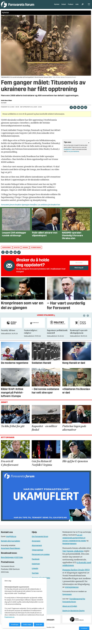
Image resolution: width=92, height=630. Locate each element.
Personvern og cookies (41, 554)
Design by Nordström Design (73, 611)
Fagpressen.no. (10, 617)
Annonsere (36, 541)
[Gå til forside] (17, 4)
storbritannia (36, 247)
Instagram (36, 564)
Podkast (70, 4)
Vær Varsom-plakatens (72, 551)
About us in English (69, 606)
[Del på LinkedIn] (78, 107)
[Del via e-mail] (82, 107)
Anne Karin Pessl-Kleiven (10, 548)
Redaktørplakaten (69, 544)
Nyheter (56, 4)
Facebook (35, 559)
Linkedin (35, 568)
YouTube (35, 573)
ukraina (25, 247)
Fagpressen (67, 594)
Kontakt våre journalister (10, 541)
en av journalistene (73, 151)
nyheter (17, 247)
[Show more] (88, 142)
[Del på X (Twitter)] (75, 107)
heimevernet (6, 247)
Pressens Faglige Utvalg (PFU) (76, 570)
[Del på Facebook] (71, 107)
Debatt (63, 4)
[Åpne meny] (88, 4)
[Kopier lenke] (85, 107)
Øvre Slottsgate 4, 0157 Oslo (12, 557)
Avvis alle (39, 624)
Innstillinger (84, 628)
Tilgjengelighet (37, 550)
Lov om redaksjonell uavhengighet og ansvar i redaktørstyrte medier (74, 538)
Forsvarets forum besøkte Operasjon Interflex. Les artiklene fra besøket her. (31, 205)
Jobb (76, 4)
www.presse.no (72, 587)
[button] (84, 316)
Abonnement (37, 545)
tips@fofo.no (68, 149)
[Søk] (82, 4)
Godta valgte (27, 624)
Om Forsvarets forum (40, 536)
